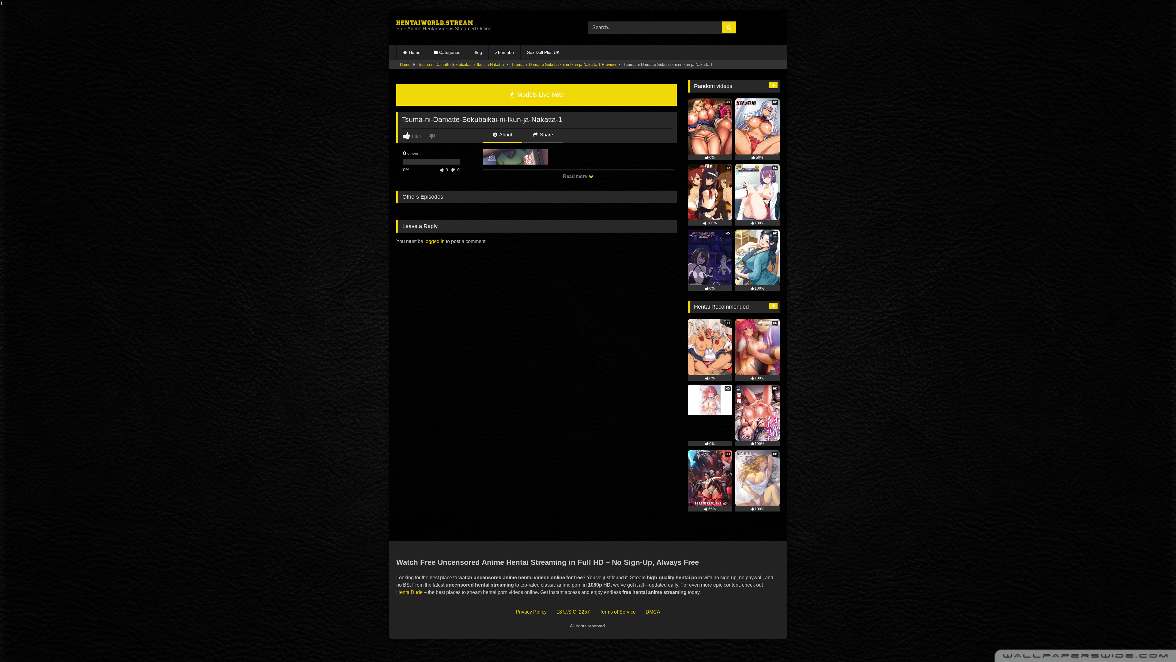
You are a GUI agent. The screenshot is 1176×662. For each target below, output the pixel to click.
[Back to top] (1157, 645)
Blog (477, 52)
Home (414, 52)
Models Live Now (539, 94)
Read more (575, 176)
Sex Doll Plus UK (543, 52)
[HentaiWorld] (434, 22)
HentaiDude (409, 592)
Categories (449, 52)
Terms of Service (618, 611)
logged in (434, 241)
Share (546, 134)
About (505, 134)
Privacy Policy (531, 611)
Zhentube (504, 52)
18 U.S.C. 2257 (573, 611)
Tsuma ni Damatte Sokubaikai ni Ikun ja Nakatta (461, 64)
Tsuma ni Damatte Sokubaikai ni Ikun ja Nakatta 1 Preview (563, 64)
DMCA (653, 611)
